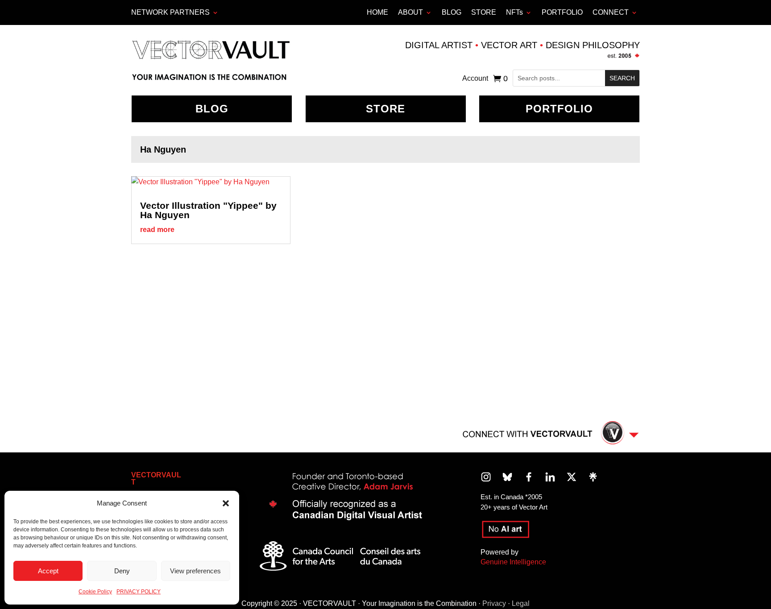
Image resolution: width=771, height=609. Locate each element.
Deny (122, 571)
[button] (225, 503)
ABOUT (410, 12)
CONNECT (611, 12)
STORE (483, 12)
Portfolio (559, 109)
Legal (521, 603)
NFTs (514, 12)
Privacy (494, 603)
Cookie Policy (95, 591)
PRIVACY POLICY (138, 591)
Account (475, 78)
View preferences (195, 571)
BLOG (451, 12)
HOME (377, 12)
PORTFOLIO (562, 12)
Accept (48, 571)
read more (157, 229)
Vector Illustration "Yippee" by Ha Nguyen (208, 210)
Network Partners (170, 12)
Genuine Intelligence (513, 562)
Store (385, 109)
